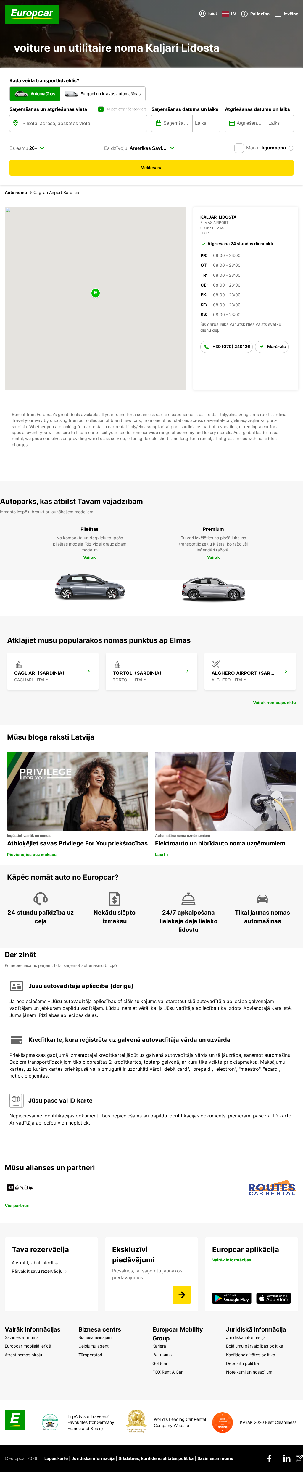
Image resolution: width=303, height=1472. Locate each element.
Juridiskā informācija (93, 1458)
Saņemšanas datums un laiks (185, 109)
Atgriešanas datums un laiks (257, 109)
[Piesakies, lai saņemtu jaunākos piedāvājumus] (182, 1295)
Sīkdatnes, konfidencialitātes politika (156, 1458)
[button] (95, 293)
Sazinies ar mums (215, 1458)
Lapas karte (56, 1458)
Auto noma (16, 192)
